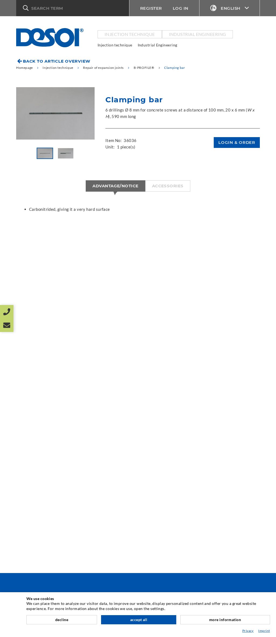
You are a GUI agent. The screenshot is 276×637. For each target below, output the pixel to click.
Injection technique (130, 34)
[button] (72, 8)
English (230, 8)
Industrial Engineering (197, 34)
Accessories (168, 185)
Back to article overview (56, 61)
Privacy (248, 631)
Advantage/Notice (115, 185)
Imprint (264, 631)
